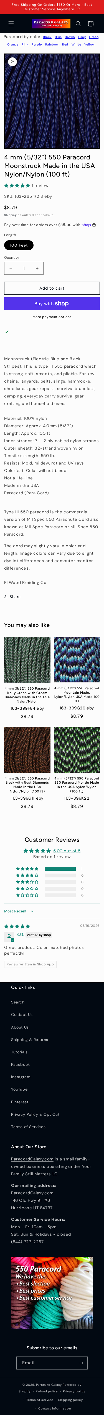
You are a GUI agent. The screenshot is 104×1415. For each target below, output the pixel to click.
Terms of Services (28, 1126)
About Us (20, 1027)
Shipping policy (70, 1400)
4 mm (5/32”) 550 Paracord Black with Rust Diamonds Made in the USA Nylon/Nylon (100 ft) (27, 784)
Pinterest (19, 1101)
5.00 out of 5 (66, 851)
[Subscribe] (81, 1363)
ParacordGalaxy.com (32, 1159)
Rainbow (52, 44)
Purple (37, 44)
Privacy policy (74, 1391)
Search (18, 1002)
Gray (82, 37)
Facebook (20, 1064)
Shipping (10, 215)
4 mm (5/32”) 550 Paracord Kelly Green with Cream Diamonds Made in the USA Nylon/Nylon (27, 695)
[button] (11, 24)
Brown (70, 37)
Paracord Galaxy (49, 1385)
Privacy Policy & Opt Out (35, 1114)
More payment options (52, 317)
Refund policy (47, 1391)
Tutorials (19, 1052)
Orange (13, 44)
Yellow (89, 44)
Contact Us (22, 1014)
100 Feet (19, 245)
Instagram (20, 1076)
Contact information (54, 1408)
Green (93, 37)
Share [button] (15, 596)
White (76, 44)
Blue (58, 37)
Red (65, 44)
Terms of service (39, 1400)
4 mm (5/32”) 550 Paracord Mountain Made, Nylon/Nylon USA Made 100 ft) (77, 694)
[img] (17, 926)
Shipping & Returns (29, 1039)
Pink (25, 44)
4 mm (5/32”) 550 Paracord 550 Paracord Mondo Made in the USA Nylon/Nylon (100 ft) (76, 784)
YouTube (19, 1089)
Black (47, 37)
